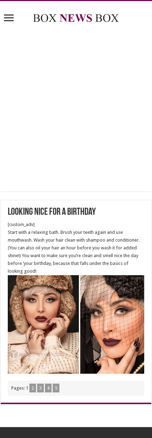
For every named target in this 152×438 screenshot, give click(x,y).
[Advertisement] (76, 108)
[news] (76, 16)
